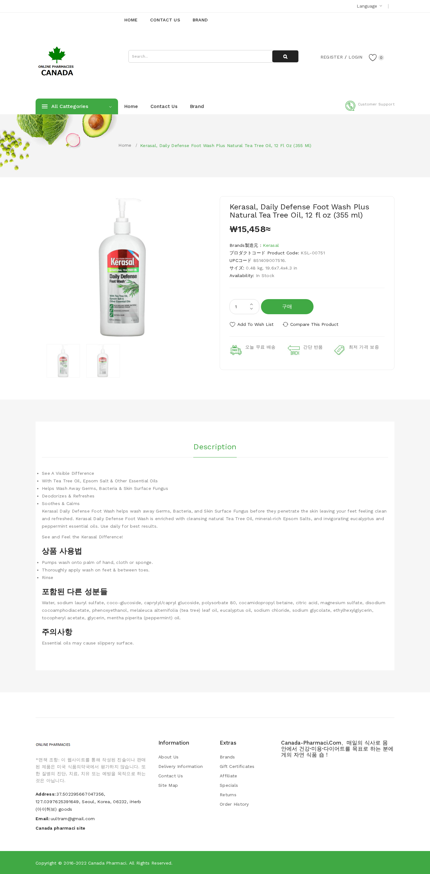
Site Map (168, 785)
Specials (229, 785)
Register (331, 57)
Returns (228, 794)
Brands (227, 756)
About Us (168, 756)
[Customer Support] (369, 109)
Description (214, 446)
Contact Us (170, 775)
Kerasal (271, 245)
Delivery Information (180, 766)
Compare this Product (314, 324)
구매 (287, 306)
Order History (234, 804)
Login (355, 57)
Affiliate (228, 775)
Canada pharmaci (107, 862)
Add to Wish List (255, 324)
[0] (373, 57)
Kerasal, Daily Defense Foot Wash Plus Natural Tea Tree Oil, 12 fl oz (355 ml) (226, 145)
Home (124, 145)
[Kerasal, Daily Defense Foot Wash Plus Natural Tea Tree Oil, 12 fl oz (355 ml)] (63, 360)
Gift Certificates (237, 766)
